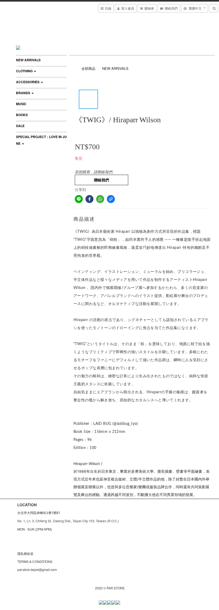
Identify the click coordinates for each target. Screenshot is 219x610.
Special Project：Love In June (41, 140)
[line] (79, 199)
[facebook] (89, 199)
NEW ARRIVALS (28, 60)
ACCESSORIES (28, 81)
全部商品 (88, 68)
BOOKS (22, 114)
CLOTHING (24, 70)
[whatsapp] (100, 199)
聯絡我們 (101, 179)
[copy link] (111, 199)
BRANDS (23, 92)
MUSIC (21, 103)
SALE (20, 125)
